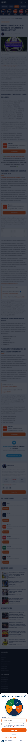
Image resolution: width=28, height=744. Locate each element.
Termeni (14, 737)
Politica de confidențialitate (6, 737)
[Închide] (25, 695)
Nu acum (14, 734)
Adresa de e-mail (5, 717)
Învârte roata (14, 730)
